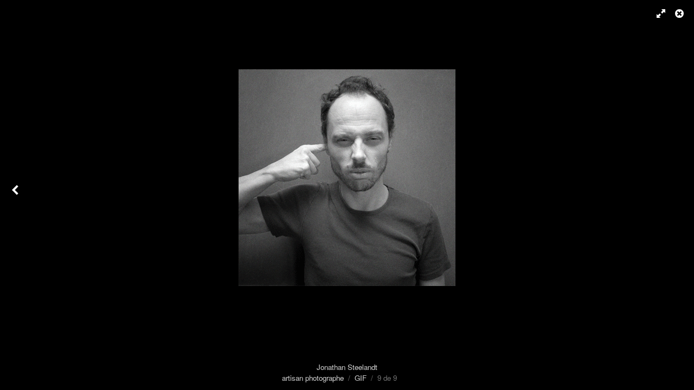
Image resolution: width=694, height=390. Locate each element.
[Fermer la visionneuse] (680, 13)
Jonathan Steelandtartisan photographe (329, 372)
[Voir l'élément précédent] (16, 195)
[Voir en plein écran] (656, 13)
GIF (361, 378)
